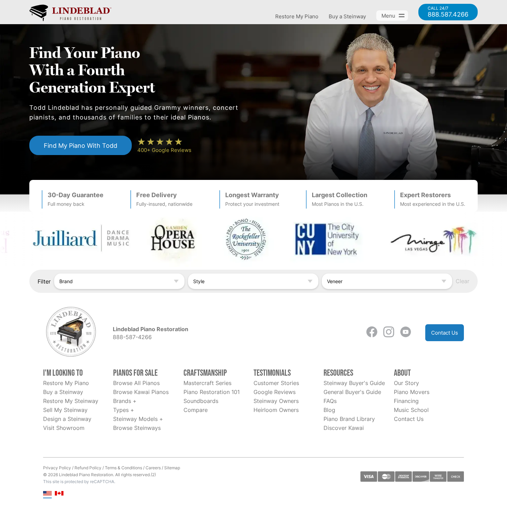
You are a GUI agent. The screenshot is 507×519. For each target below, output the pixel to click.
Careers (153, 468)
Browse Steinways (137, 428)
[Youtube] (405, 332)
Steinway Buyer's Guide (354, 383)
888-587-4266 (132, 337)
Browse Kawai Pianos (141, 392)
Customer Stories (276, 383)
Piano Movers (411, 392)
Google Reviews (275, 392)
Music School (411, 410)
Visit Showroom (63, 428)
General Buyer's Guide (352, 392)
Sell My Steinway (65, 410)
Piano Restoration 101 (211, 392)
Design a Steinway (67, 419)
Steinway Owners (276, 401)
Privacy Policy (57, 468)
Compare (195, 410)
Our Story (406, 383)
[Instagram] (389, 332)
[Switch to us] (47, 494)
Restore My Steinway (70, 401)
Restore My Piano (296, 16)
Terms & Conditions (123, 468)
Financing (406, 401)
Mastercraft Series (207, 383)
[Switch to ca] (59, 494)
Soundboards (200, 401)
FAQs (330, 401)
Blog (329, 410)
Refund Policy (87, 468)
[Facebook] (372, 332)
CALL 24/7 (448, 12)
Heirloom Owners (276, 410)
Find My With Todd (80, 145)
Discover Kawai (344, 428)
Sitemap (172, 468)
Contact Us (444, 332)
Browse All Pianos (136, 383)
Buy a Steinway (347, 16)
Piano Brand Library (349, 419)
